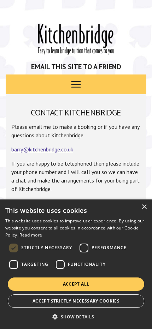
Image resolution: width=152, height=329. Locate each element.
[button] (76, 316)
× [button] (144, 207)
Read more (30, 235)
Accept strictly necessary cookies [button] (76, 301)
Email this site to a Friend (76, 66)
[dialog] (76, 264)
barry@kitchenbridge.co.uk (42, 149)
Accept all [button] (76, 284)
